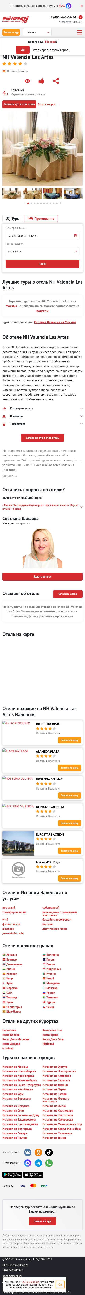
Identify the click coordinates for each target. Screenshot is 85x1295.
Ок (60, 1284)
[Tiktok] (49, 1152)
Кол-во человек (14, 243)
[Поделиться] (56, 81)
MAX (62, 6)
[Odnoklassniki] (38, 1152)
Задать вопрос (47, 104)
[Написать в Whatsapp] (49, 1163)
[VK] (27, 1152)
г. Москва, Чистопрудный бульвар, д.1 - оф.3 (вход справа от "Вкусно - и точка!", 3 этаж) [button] (40, 507)
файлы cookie (30, 1282)
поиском (42, 311)
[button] (28, 81)
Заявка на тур (11, 32)
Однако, (8, 476)
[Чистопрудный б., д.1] (82, 17)
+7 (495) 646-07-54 (62, 17)
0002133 (66, 1292)
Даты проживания (16, 227)
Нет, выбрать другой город (50, 50)
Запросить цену (69, 740)
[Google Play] (12, 1175)
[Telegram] (38, 1163)
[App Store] (33, 1175)
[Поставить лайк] (42, 81)
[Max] (68, 6)
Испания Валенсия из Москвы (55, 322)
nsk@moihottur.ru (12, 1275)
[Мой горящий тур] (15, 19)
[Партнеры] (35, 1186)
